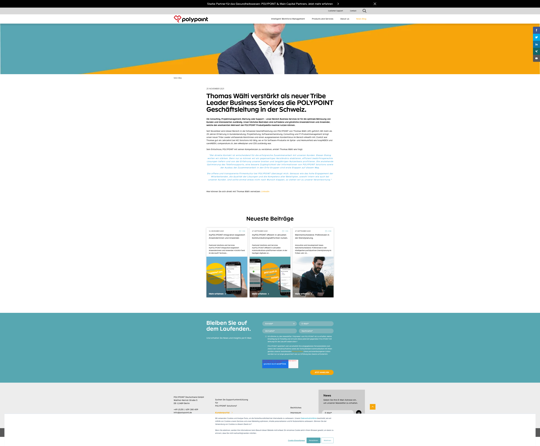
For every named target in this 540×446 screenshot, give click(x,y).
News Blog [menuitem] (361, 19)
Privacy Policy (297, 351)
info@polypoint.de (183, 412)
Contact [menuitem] (353, 11)
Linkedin (265, 191)
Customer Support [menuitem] (335, 11)
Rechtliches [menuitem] (295, 407)
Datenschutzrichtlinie (309, 418)
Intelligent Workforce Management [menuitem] (288, 19)
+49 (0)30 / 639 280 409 (186, 409)
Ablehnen (327, 440)
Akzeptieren (313, 440)
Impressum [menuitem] (295, 412)
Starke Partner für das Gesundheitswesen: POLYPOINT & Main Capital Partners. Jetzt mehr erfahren (270, 4)
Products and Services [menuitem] (322, 19)
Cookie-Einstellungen (296, 440)
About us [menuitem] (344, 19)
